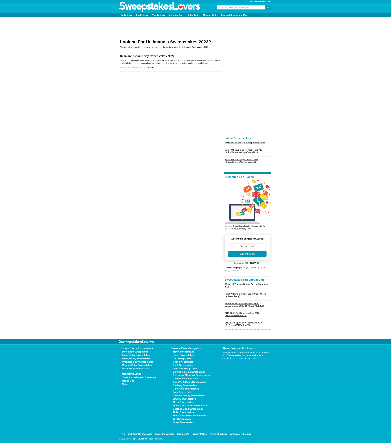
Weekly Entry (158, 15)
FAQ (123, 434)
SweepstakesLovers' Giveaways (139, 377)
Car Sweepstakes (182, 358)
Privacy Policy (199, 434)
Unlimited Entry (176, 15)
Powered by (239, 263)
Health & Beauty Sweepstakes (189, 395)
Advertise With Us (164, 434)
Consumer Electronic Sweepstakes (191, 375)
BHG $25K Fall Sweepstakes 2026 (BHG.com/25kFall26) (242, 314)
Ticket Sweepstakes (183, 412)
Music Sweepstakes (183, 402)
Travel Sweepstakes (183, 351)
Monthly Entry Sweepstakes (137, 365)
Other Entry (194, 15)
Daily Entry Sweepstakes (135, 351)
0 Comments (151, 67)
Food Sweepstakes (183, 392)
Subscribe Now (247, 254)
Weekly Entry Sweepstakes (136, 358)
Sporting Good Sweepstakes (188, 409)
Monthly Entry (210, 15)
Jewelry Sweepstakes (184, 398)
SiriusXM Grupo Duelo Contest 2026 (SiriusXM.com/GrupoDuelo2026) (243, 151)
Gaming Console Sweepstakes (189, 372)
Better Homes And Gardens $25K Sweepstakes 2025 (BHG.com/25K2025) (245, 304)
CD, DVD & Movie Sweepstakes (189, 382)
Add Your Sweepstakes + (260, 2)
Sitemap (246, 434)
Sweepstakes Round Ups (234, 15)
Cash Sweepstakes (183, 361)
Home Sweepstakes (183, 355)
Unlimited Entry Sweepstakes (137, 361)
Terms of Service (218, 434)
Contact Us (183, 434)
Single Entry (141, 15)
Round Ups (128, 380)
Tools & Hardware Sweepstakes (190, 415)
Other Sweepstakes (183, 422)
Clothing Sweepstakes (185, 385)
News (125, 384)
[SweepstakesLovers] (159, 7)
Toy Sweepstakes (182, 419)
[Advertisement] (195, 27)
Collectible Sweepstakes (186, 388)
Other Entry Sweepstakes (135, 368)
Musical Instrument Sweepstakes (190, 405)
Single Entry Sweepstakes (136, 355)
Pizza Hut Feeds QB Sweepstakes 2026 (245, 142)
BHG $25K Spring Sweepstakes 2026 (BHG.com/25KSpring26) (244, 323)
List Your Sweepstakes (140, 434)
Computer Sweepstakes (185, 378)
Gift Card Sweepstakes (185, 368)
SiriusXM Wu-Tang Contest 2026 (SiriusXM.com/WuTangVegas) (241, 160)
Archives (235, 434)
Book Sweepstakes (183, 365)
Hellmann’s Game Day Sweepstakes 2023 (147, 56)
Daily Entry (126, 15)
